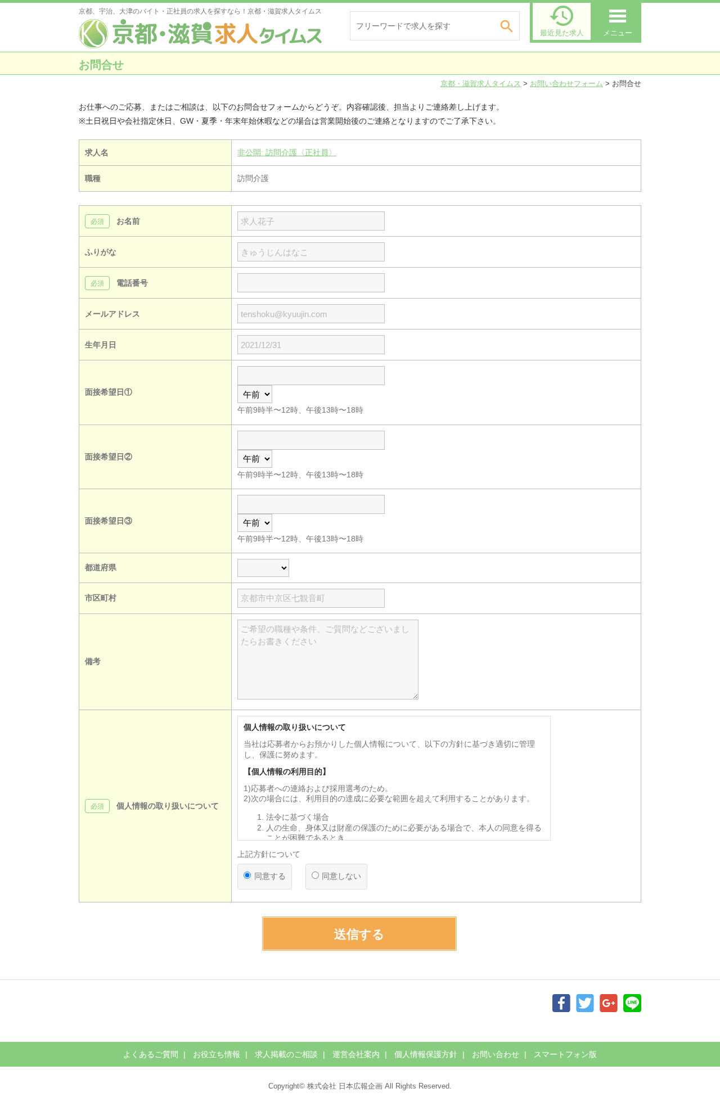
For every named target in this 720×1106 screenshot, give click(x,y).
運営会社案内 (356, 1054)
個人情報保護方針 (425, 1054)
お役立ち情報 (216, 1054)
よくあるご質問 (150, 1054)
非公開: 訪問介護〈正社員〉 (286, 152)
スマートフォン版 (565, 1054)
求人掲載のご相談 (286, 1054)
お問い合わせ (495, 1054)
